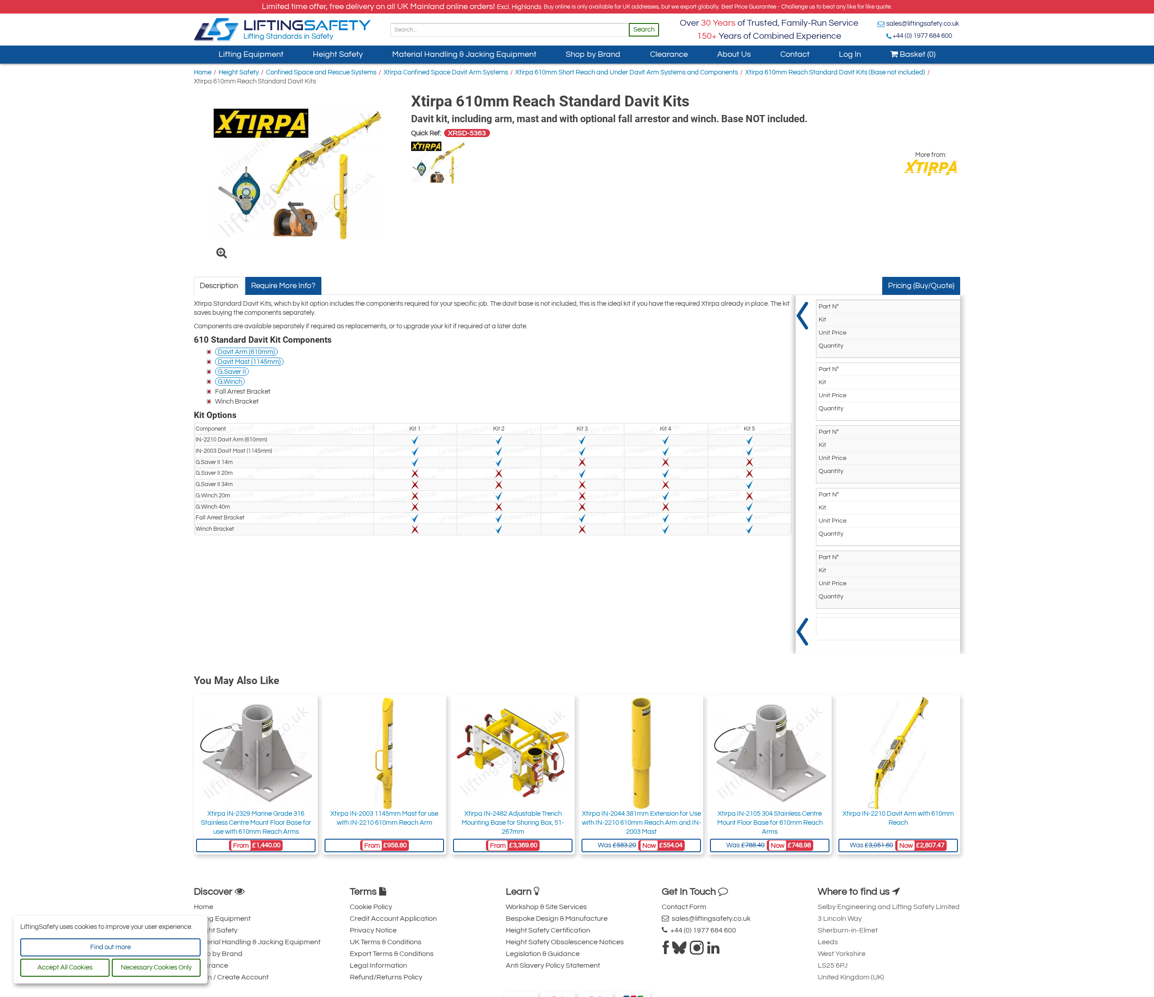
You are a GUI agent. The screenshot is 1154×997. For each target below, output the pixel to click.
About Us (734, 54)
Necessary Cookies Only (156, 967)
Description (219, 286)
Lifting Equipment (251, 54)
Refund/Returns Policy (386, 977)
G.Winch (230, 381)
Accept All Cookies (64, 967)
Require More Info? (283, 286)
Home (202, 72)
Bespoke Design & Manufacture (557, 918)
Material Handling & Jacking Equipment (464, 54)
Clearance (669, 54)
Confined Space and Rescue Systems (321, 72)
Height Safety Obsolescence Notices (565, 942)
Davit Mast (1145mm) (249, 361)
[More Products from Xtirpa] (931, 168)
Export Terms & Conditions (392, 953)
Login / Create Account (231, 977)
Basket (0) (916, 54)
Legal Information (378, 965)
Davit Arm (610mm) (246, 352)
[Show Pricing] (802, 474)
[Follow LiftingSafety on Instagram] (697, 950)
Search (644, 29)
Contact (795, 54)
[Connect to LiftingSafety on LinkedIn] (713, 950)
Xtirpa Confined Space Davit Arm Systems (446, 72)
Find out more (110, 947)
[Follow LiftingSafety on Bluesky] (679, 950)
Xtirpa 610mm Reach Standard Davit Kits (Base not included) (835, 72)
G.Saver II (232, 371)
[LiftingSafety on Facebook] (666, 950)
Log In (850, 54)
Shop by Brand (593, 54)
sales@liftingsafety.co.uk (922, 23)
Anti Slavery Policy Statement (553, 965)
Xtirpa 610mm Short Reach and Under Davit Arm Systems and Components (626, 72)
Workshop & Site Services (546, 906)
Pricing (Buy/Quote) (921, 286)
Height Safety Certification (548, 930)
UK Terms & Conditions (385, 942)
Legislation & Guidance (543, 953)
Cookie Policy (371, 906)
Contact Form (684, 906)
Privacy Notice (373, 930)
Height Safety (338, 54)
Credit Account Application (393, 918)
